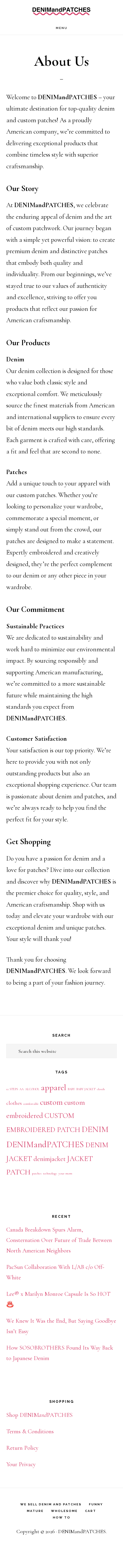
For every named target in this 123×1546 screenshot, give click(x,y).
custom (51, 1102)
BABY (71, 1089)
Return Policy (22, 1448)
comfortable (31, 1104)
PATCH (18, 1172)
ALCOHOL (32, 1089)
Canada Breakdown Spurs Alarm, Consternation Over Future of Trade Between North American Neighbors (59, 1240)
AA (21, 1089)
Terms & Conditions (30, 1431)
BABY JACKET (86, 1089)
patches (36, 1173)
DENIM (95, 1129)
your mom (65, 1173)
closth (101, 1089)
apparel (53, 1087)
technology (50, 1173)
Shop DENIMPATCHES (39, 1415)
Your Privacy (21, 1464)
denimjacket (49, 1159)
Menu (61, 28)
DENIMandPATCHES (61, 10)
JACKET (80, 1158)
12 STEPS (12, 1089)
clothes (14, 1103)
